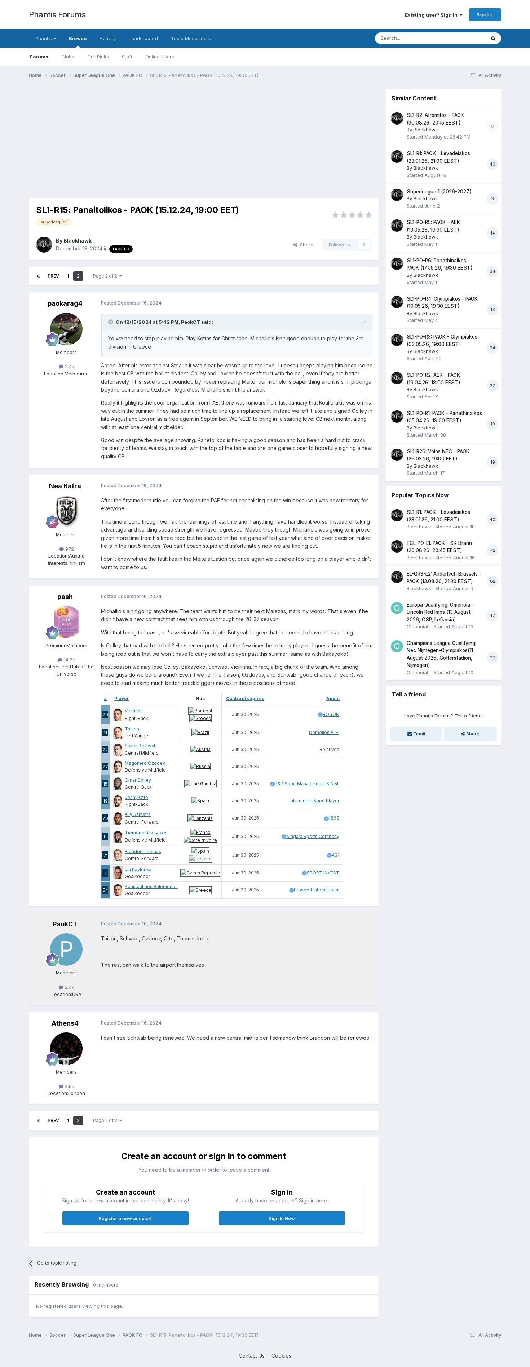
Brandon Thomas (143, 851)
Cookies (281, 1356)
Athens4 (65, 1023)
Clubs (67, 57)
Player (121, 698)
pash (65, 596)
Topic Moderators (191, 38)
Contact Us (252, 1356)
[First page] (38, 276)
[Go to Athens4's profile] (66, 1048)
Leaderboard (143, 38)
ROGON (331, 714)
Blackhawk (77, 240)
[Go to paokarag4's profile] (66, 329)
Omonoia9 (418, 626)
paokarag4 (65, 303)
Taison (132, 728)
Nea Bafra (65, 486)
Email (418, 734)
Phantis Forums (57, 14)
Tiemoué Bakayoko (146, 832)
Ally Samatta (138, 814)
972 (69, 549)
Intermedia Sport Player (314, 800)
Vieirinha (134, 710)
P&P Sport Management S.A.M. (307, 783)
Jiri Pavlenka (138, 869)
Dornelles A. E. (324, 732)
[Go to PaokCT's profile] (66, 949)
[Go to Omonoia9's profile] (397, 608)
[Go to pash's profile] (66, 622)
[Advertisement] (160, 140)
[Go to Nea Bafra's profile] (66, 511)
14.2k (68, 660)
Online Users (159, 57)
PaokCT (190, 322)
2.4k (68, 366)
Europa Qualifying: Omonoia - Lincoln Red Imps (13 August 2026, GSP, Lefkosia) (440, 612)
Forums (39, 57)
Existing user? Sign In (432, 15)
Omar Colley (138, 780)
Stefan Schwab (141, 745)
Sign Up (485, 14)
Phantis (44, 38)
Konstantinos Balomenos (151, 886)
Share (305, 245)
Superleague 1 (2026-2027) (439, 192)
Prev (53, 276)
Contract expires (245, 698)
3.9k (68, 1086)
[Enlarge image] (200, 710)
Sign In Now (282, 1218)
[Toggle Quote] (111, 322)
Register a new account (125, 1218)
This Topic (464, 38)
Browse (78, 38)
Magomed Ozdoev (145, 763)
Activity (108, 38)
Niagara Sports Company (312, 836)
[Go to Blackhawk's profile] (44, 245)
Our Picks (98, 57)
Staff (127, 57)
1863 (334, 818)
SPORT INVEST (323, 872)
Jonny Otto (136, 797)
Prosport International (316, 889)
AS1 (335, 855)
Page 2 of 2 (106, 276)
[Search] (493, 38)
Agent (333, 698)
